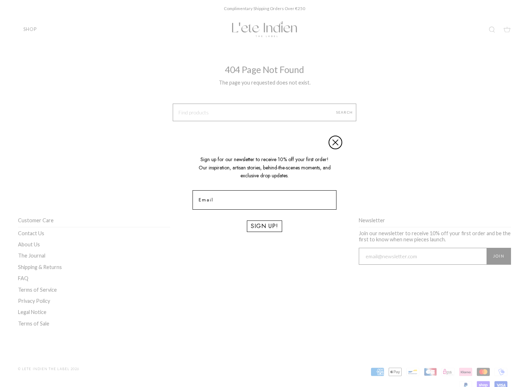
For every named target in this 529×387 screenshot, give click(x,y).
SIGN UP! (264, 226)
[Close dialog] (335, 142)
